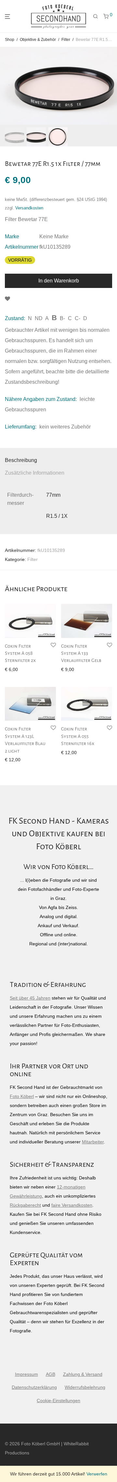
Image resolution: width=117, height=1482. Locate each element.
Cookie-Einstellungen (58, 1400)
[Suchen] (95, 16)
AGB (50, 1374)
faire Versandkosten (71, 1205)
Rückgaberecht (25, 1205)
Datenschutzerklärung (34, 1387)
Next (110, 85)
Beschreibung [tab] (21, 460)
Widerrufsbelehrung (85, 1387)
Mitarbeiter (93, 1141)
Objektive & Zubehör (38, 39)
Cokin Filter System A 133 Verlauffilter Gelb (81, 653)
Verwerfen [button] (96, 1473)
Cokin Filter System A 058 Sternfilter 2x (20, 653)
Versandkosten (29, 208)
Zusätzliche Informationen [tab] (34, 473)
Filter (65, 39)
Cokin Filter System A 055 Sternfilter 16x (77, 736)
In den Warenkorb (58, 280)
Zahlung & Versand (82, 1374)
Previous (6, 85)
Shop (9, 39)
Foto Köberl (22, 1096)
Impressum (26, 1374)
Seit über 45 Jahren (30, 998)
